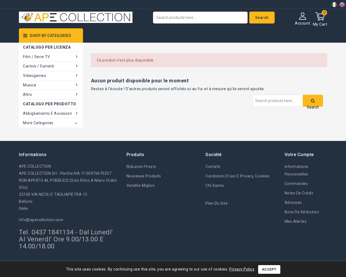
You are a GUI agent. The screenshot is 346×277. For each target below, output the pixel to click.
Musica (29, 85)
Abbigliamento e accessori (47, 113)
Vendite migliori (141, 185)
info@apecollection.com (41, 220)
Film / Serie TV (36, 57)
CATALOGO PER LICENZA (47, 47)
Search (262, 17)
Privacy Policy (241, 269)
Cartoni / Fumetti (38, 66)
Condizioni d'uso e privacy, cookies (237, 176)
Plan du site (216, 203)
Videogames (34, 75)
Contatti (212, 166)
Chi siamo (214, 185)
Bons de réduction (302, 212)
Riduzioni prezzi (141, 166)
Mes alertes (296, 221)
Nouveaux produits (144, 176)
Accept (269, 269)
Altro (27, 94)
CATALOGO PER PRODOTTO (49, 104)
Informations (32, 154)
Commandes (296, 183)
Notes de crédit (299, 193)
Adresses (293, 202)
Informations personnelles (296, 170)
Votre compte (299, 154)
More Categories (38, 123)
